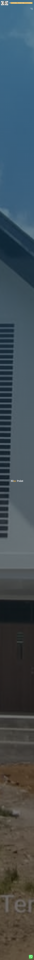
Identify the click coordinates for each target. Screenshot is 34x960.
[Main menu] (31, 9)
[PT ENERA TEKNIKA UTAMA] (4, 3)
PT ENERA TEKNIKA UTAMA (20, 3)
